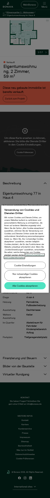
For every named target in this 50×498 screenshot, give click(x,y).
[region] (25, 249)
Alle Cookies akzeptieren (25, 285)
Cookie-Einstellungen (25, 265)
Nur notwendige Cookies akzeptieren (25, 275)
